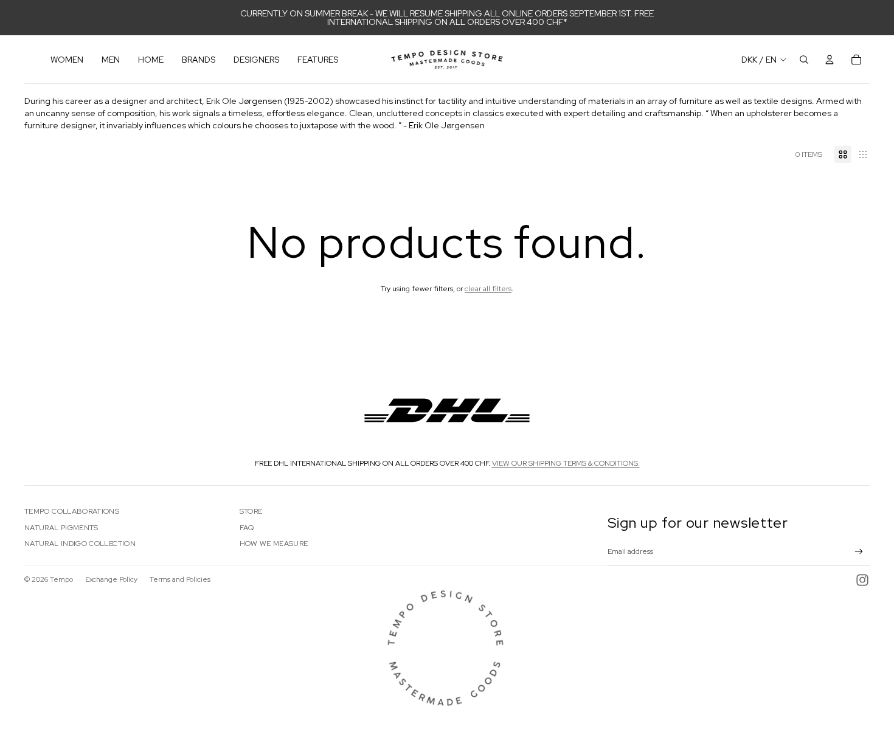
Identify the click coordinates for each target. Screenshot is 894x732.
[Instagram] (862, 580)
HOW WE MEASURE (274, 543)
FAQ (247, 528)
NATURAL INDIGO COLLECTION (80, 543)
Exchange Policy (111, 579)
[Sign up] (859, 551)
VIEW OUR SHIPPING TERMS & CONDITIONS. (566, 463)
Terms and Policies (180, 579)
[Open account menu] (829, 59)
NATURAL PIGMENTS (61, 528)
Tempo (61, 579)
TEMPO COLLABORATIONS (71, 511)
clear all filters (488, 289)
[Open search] (804, 59)
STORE (251, 511)
